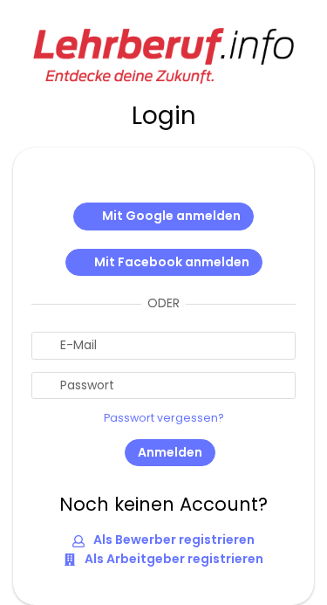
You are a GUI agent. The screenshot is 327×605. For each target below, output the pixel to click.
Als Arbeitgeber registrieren (172, 558)
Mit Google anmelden (171, 215)
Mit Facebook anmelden (171, 262)
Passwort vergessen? (164, 417)
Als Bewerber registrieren (173, 539)
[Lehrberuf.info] (164, 54)
